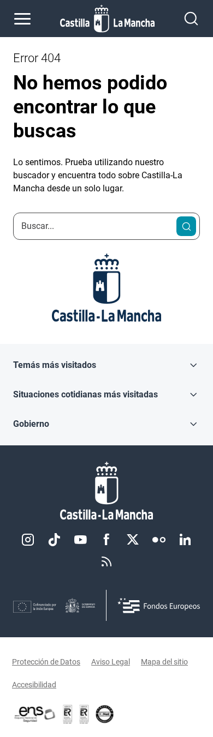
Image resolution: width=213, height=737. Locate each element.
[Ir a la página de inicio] (107, 18)
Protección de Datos (46, 661)
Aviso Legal (110, 661)
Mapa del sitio (164, 661)
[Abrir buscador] (191, 18)
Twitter (133, 539)
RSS (106, 561)
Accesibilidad (34, 684)
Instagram (28, 539)
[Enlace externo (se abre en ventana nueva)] (84, 714)
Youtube (80, 539)
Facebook (106, 539)
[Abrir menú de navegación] (22, 18)
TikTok (54, 539)
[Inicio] (106, 491)
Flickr (159, 539)
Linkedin (185, 539)
